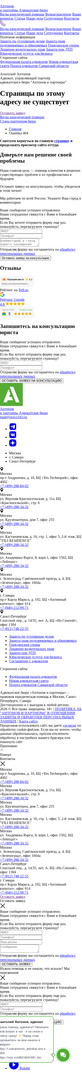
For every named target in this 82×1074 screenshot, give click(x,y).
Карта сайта (28, 721)
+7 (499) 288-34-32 (14, 507)
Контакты (71, 18)
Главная (15, 129)
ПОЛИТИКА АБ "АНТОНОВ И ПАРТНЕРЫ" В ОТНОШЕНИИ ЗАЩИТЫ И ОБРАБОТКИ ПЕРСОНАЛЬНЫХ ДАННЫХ (40, 715)
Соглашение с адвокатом (28, 661)
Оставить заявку (13, 113)
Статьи (19, 18)
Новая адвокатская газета (29, 681)
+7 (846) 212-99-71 (14, 608)
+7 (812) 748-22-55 (14, 629)
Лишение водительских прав (22, 49)
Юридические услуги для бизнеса (26, 53)
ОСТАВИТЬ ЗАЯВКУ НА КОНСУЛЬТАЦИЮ (32, 380)
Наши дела (34, 18)
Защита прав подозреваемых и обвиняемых (32, 43)
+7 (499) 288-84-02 (14, 486)
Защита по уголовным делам (22, 41)
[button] (41, 299)
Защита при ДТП (59, 49)
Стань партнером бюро (18, 121)
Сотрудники (53, 18)
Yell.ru (23, 290)
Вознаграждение (58, 14)
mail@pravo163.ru (13, 417)
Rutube (24, 1068)
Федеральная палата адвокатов (24, 62)
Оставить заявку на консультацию (25, 258)
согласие (69, 725)
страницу (61, 141)
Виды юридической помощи (22, 14)
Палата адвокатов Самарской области (39, 66)
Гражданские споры (63, 45)
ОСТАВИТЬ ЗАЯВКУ (16, 964)
